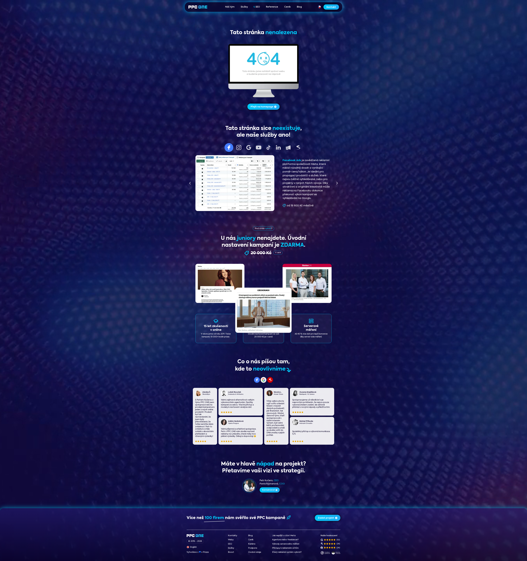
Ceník (287, 7)
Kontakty (232, 536)
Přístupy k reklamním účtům (285, 548)
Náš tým (230, 7)
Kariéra (251, 544)
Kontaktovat (268, 490)
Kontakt (331, 7)
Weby (231, 540)
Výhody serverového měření (285, 544)
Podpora (252, 548)
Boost (231, 552)
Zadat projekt (326, 518)
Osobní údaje (254, 552)
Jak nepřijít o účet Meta (284, 536)
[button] (190, 183)
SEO (258, 7)
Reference (272, 7)
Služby (244, 7)
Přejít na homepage (262, 107)
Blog (299, 7)
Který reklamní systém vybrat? (287, 552)
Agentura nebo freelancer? (285, 540)
